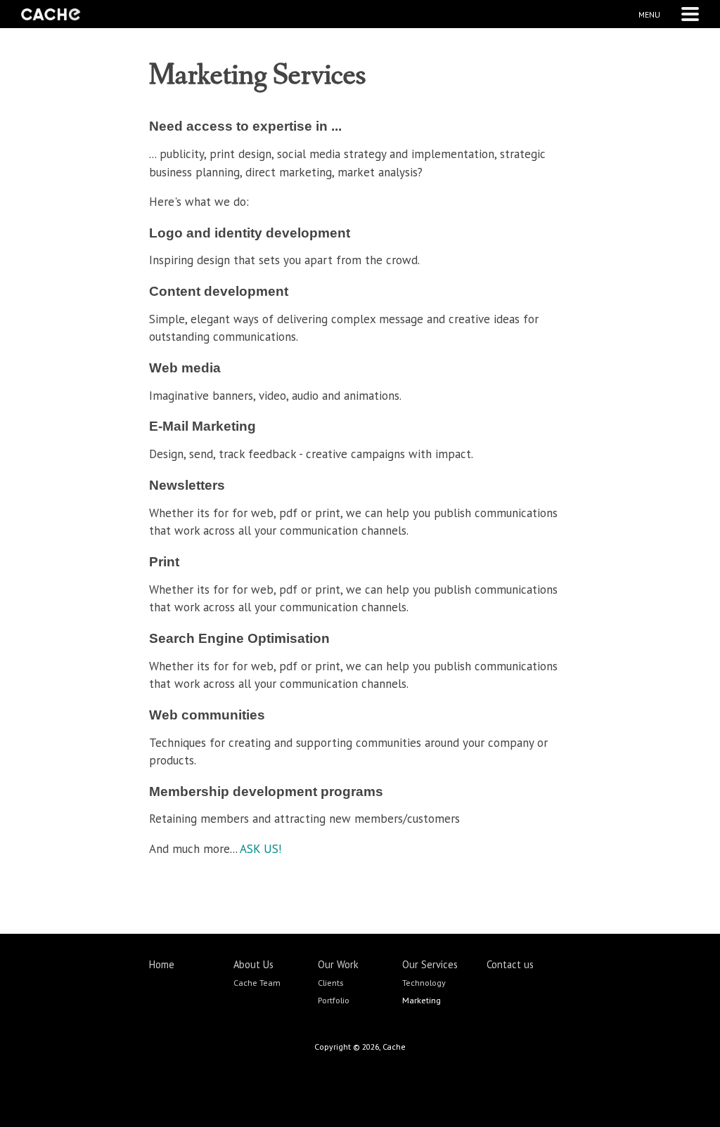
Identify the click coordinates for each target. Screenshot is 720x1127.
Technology (424, 982)
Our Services (430, 964)
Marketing (421, 999)
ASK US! (260, 848)
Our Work (338, 964)
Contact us (510, 964)
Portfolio (333, 999)
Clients (330, 982)
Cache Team (257, 982)
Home (161, 964)
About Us (253, 964)
